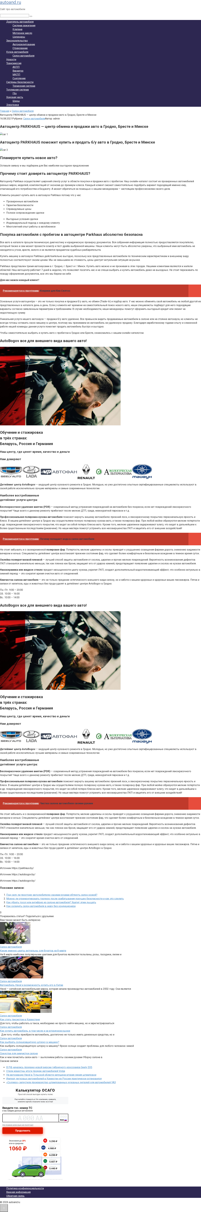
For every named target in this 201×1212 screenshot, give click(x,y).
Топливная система (17, 89)
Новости (11, 59)
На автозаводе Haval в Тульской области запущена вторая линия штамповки (51, 1074)
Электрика (12, 104)
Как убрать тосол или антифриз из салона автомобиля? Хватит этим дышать (51, 902)
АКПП (16, 67)
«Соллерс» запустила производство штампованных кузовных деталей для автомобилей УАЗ (61, 1082)
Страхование (20, 48)
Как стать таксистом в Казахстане (20, 1019)
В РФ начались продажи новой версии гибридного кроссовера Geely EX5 (49, 1067)
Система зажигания (24, 25)
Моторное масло (22, 33)
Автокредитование (24, 44)
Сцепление (19, 78)
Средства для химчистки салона (19, 1053)
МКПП (16, 74)
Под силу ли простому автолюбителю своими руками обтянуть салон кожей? (51, 894)
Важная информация (18, 1192)
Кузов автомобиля (17, 51)
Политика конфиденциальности (25, 1188)
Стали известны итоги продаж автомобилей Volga (35, 1071)
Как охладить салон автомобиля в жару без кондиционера (41, 906)
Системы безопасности (19, 82)
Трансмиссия (13, 63)
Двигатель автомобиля (20, 21)
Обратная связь (15, 1195)
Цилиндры (19, 36)
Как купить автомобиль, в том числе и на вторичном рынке (35, 1030)
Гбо (15, 93)
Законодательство (17, 40)
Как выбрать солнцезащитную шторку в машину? (29, 1042)
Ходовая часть (14, 97)
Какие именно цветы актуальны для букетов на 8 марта (33, 950)
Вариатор (18, 70)
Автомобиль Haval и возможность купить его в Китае (31, 985)
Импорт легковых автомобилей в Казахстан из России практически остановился (54, 1078)
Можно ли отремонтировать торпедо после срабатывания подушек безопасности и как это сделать (65, 898)
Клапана (17, 29)
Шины (16, 101)
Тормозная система (24, 85)
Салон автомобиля (23, 55)
